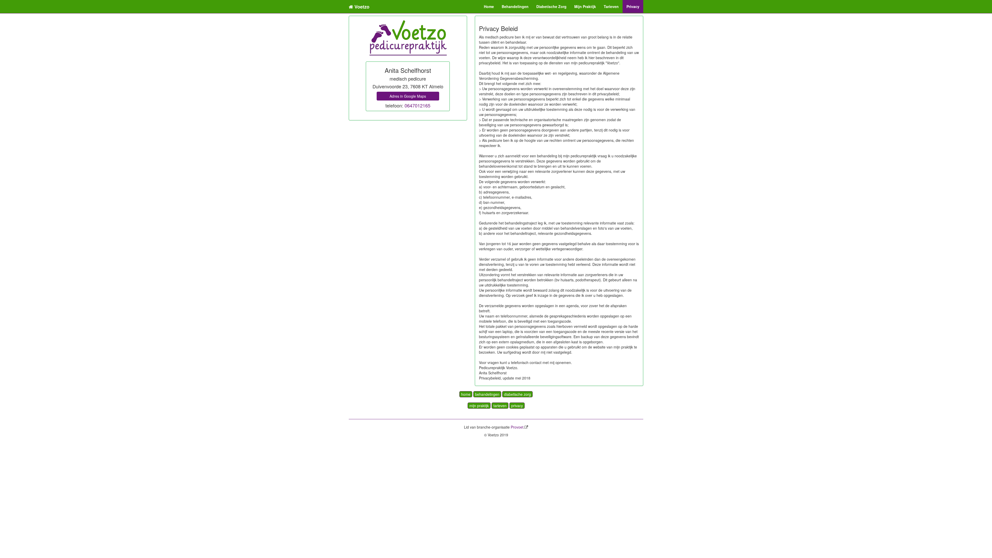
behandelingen (487, 394)
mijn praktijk (479, 405)
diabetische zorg (517, 394)
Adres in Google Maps (408, 96)
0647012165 (417, 105)
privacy (517, 405)
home (465, 394)
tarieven (500, 405)
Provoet (517, 427)
